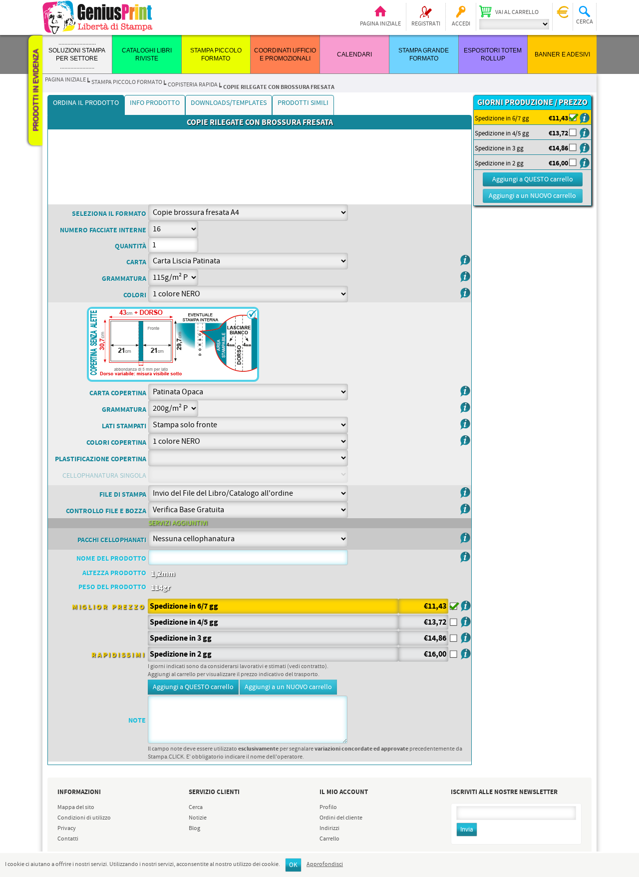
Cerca (196, 808)
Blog (194, 829)
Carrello (329, 839)
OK (293, 865)
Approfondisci (325, 865)
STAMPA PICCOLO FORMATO (126, 82)
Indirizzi (329, 829)
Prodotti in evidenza (35, 90)
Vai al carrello (517, 12)
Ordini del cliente (341, 818)
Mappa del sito (75, 808)
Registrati (425, 24)
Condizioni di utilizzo (84, 818)
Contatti (67, 839)
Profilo (328, 808)
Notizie (198, 818)
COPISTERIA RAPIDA (193, 85)
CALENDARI (354, 54)
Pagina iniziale (380, 24)
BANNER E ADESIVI (562, 54)
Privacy (66, 829)
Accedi (461, 24)
